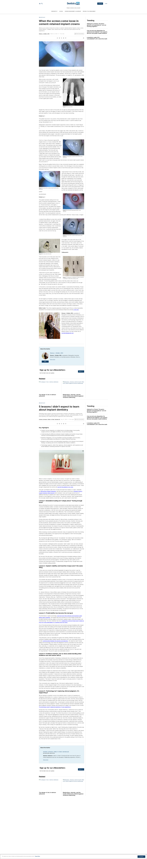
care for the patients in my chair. (65, 487)
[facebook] (57, 38)
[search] (42, 3)
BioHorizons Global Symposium (48, 491)
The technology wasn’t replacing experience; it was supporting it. (55, 707)
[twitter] (61, 38)
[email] (65, 38)
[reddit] (63, 38)
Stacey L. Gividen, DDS (44, 33)
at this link (76, 309)
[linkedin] (59, 38)
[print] (83, 38)
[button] (40, 3)
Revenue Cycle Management (89, 11)
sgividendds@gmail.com (67, 333)
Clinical (61, 11)
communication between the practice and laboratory (55, 641)
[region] (73, 856)
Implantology (42, 17)
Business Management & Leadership (73, 11)
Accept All (141, 856)
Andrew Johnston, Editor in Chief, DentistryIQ (49, 419)
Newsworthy (54, 11)
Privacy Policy (37, 856)
